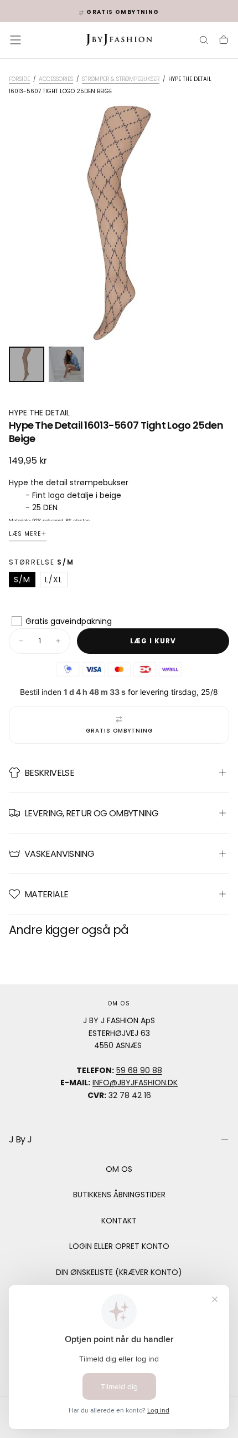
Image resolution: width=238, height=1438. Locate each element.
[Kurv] (223, 41)
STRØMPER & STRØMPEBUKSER (120, 79)
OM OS (119, 1169)
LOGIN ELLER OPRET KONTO (119, 1246)
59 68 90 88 (139, 1070)
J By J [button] (20, 1139)
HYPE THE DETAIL (39, 412)
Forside (19, 79)
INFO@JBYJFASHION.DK (135, 1082)
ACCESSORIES (56, 79)
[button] (15, 40)
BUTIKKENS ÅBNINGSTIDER (119, 1194)
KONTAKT (119, 1220)
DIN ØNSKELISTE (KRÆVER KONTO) (119, 1272)
